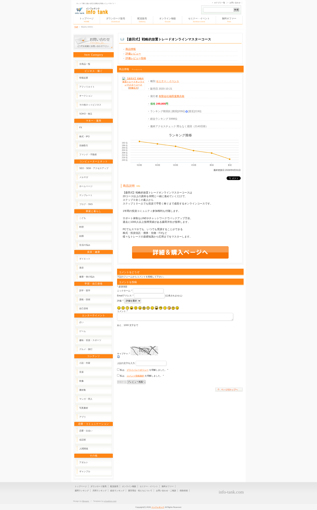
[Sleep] (165, 308)
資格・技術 (84, 299)
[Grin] (148, 308)
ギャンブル (84, 471)
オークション (85, 96)
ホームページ (85, 186)
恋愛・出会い (85, 430)
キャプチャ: (123, 353)
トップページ (86, 20)
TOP (76, 27)
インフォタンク (157, 507)
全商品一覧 (84, 64)
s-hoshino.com (110, 501)
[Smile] (119, 308)
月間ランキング (99, 490)
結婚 (81, 236)
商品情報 (130, 49)
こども (82, 218)
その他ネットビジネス (90, 105)
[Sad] (123, 308)
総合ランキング (117, 490)
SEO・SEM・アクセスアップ (93, 168)
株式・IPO (84, 136)
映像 (81, 381)
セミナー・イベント (199, 20)
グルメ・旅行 (85, 349)
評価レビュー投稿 (135, 58)
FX (80, 127)
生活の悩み (84, 245)
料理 (81, 227)
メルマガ (83, 177)
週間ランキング (82, 490)
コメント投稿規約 (135, 376)
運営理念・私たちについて (140, 490)
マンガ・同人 (85, 399)
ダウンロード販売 (115, 20)
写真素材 (83, 408)
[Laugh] (131, 308)
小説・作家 (84, 363)
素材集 (82, 390)
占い (81, 322)
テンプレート (85, 195)
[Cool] (161, 308)
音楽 (81, 372)
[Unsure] (173, 308)
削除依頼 (184, 490)
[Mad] (136, 308)
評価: (120, 301)
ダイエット (84, 258)
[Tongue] (140, 308)
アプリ (82, 417)
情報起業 (83, 78)
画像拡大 (133, 88)
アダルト (83, 462)
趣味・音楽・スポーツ (90, 340)
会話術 (82, 439)
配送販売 (142, 20)
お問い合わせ (235, 3)
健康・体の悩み (87, 276)
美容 (81, 267)
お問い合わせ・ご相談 (166, 490)
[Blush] (169, 308)
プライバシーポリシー (138, 370)
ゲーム (82, 331)
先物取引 (83, 145)
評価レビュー (133, 53)
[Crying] (144, 308)
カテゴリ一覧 (219, 3)
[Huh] (127, 308)
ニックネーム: (124, 290)
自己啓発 (83, 308)
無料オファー (229, 20)
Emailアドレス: (125, 295)
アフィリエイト (87, 87)
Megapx (85, 501)
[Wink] (152, 308)
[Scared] (156, 308)
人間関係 (83, 448)
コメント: (122, 311)
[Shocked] (177, 308)
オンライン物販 (167, 20)
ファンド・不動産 (88, 154)
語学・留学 (84, 290)
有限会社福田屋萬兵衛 (171, 96)
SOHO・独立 (85, 113)
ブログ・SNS (86, 204)
